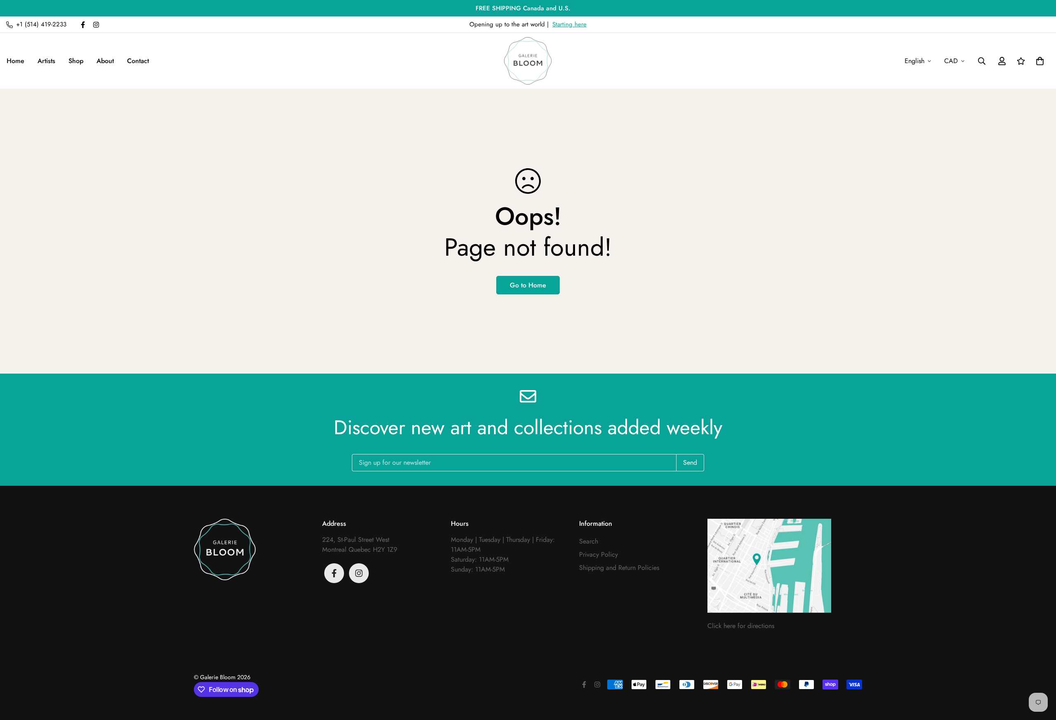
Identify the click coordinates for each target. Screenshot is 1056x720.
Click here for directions (740, 626)
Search (588, 541)
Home (15, 61)
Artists (46, 61)
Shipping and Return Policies (619, 567)
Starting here (569, 24)
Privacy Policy (598, 554)
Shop (75, 61)
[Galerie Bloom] (528, 61)
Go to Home (528, 285)
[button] (1038, 61)
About (105, 61)
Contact (138, 61)
